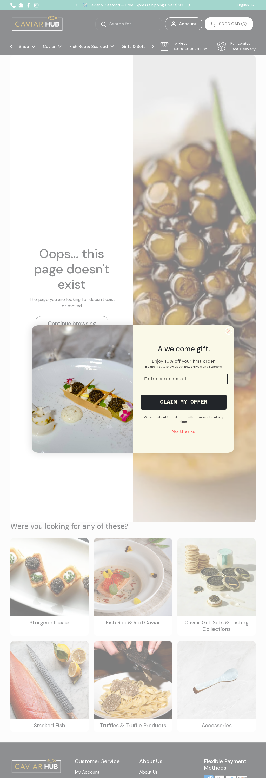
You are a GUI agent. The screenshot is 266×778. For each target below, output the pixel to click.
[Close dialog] (228, 331)
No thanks (184, 431)
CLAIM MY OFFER (183, 402)
